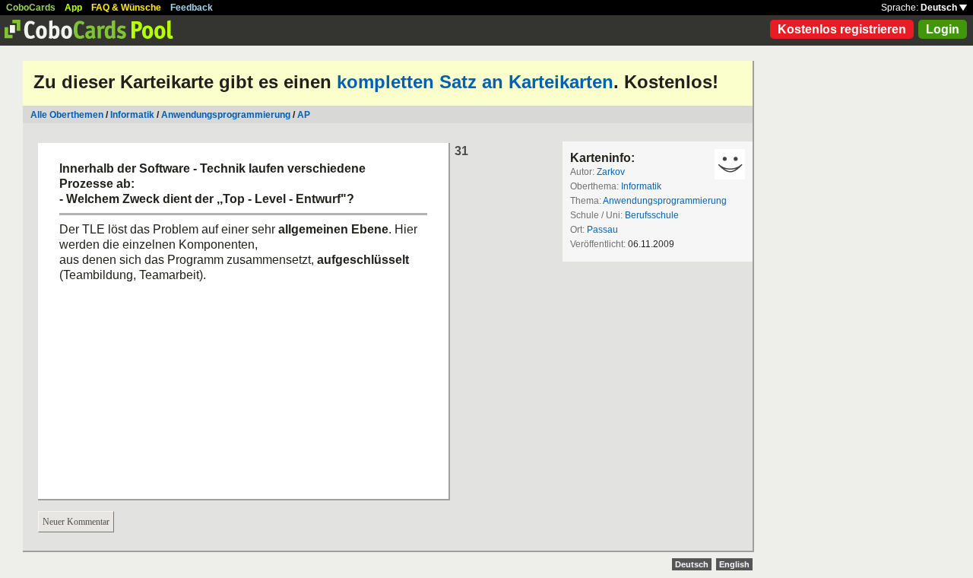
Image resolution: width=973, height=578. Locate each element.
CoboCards (30, 7)
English (734, 564)
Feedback (191, 7)
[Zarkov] (730, 164)
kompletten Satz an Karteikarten (475, 81)
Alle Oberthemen (66, 115)
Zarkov (611, 172)
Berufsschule (652, 215)
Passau (602, 229)
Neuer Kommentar (76, 521)
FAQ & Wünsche (126, 7)
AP (303, 115)
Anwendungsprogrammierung (225, 115)
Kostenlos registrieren (842, 29)
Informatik (132, 115)
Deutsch (940, 7)
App (73, 7)
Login (942, 29)
